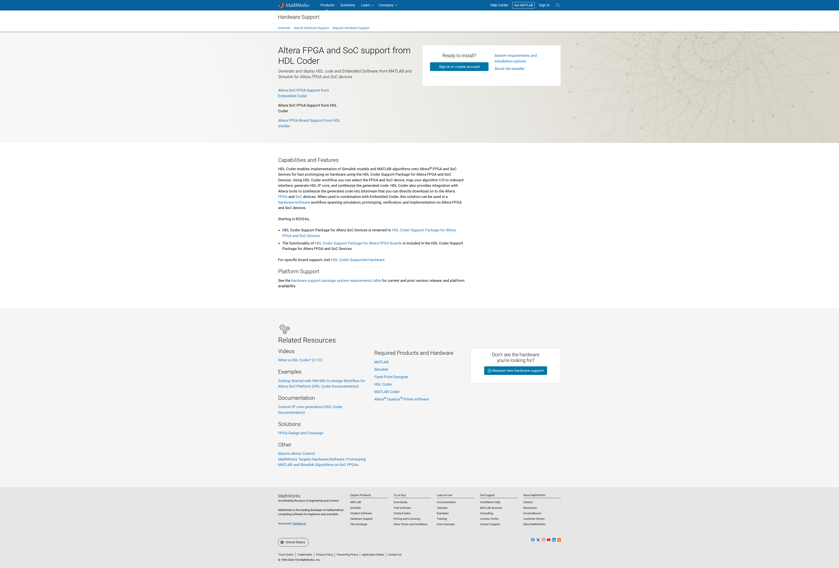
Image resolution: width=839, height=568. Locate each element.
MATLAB (381, 362)
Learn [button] (365, 5)
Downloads (400, 502)
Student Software (361, 513)
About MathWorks (534, 524)
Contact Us (395, 554)
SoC (298, 196)
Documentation (446, 502)
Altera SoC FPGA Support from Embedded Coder (303, 93)
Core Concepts (446, 524)
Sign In (544, 5)
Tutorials (442, 507)
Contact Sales (402, 513)
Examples (443, 513)
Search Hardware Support (311, 28)
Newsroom (530, 507)
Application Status (373, 554)
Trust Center (285, 554)
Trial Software (402, 507)
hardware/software (294, 202)
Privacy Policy (324, 554)
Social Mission (532, 513)
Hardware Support (361, 518)
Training (442, 518)
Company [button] (386, 5)
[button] (557, 5)
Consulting (486, 513)
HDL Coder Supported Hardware (358, 260)
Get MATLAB (523, 5)
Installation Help (490, 502)
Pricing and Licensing (406, 518)
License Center (489, 518)
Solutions (347, 5)
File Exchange (358, 524)
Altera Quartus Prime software (401, 399)
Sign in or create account (459, 66)
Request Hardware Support (351, 28)
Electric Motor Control (296, 453)
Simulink (381, 369)
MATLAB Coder (387, 392)
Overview (284, 28)
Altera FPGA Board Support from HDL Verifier (309, 123)
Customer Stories (534, 518)
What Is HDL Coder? (300, 360)
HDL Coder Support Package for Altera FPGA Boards (358, 243)
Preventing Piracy (347, 554)
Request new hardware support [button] (517, 370)
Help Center (499, 5)
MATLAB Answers (491, 507)
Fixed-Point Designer (391, 377)
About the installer (509, 68)
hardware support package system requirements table (336, 280)
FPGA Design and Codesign (300, 433)
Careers (528, 502)
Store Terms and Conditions (410, 524)
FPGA (283, 196)
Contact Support (490, 524)
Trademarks (304, 554)
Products (327, 5)
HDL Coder (383, 384)
